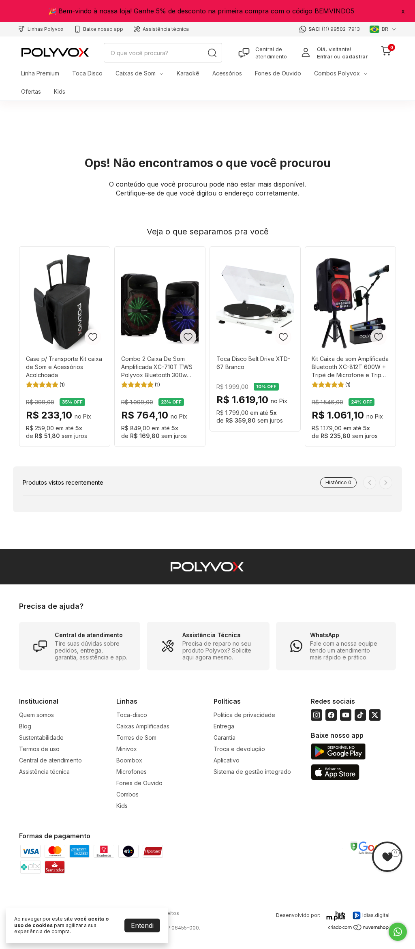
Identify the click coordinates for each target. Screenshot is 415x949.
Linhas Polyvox (46, 29)
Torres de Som (136, 737)
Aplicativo (227, 760)
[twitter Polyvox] (375, 715)
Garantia (224, 737)
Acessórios (227, 73)
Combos (127, 794)
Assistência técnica (166, 29)
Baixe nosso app (103, 29)
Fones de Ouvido (278, 73)
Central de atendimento (271, 53)
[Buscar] (212, 52)
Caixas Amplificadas (142, 726)
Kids (59, 91)
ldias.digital (375, 915)
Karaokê (188, 73)
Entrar (324, 56)
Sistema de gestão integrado (252, 771)
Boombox (129, 760)
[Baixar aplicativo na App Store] (335, 773)
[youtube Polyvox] (345, 715)
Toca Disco (87, 73)
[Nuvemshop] (359, 929)
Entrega (224, 726)
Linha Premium (40, 73)
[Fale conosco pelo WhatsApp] (398, 932)
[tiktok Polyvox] (360, 715)
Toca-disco (131, 714)
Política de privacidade (244, 714)
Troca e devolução (239, 748)
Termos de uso (39, 748)
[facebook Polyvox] (331, 715)
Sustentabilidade (41, 737)
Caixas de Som (136, 73)
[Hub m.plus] (336, 916)
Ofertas (31, 91)
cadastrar (355, 56)
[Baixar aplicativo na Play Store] (338, 752)
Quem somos (36, 714)
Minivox (126, 748)
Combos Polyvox (337, 73)
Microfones (131, 771)
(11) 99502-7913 (341, 29)
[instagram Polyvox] (316, 715)
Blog (25, 726)
